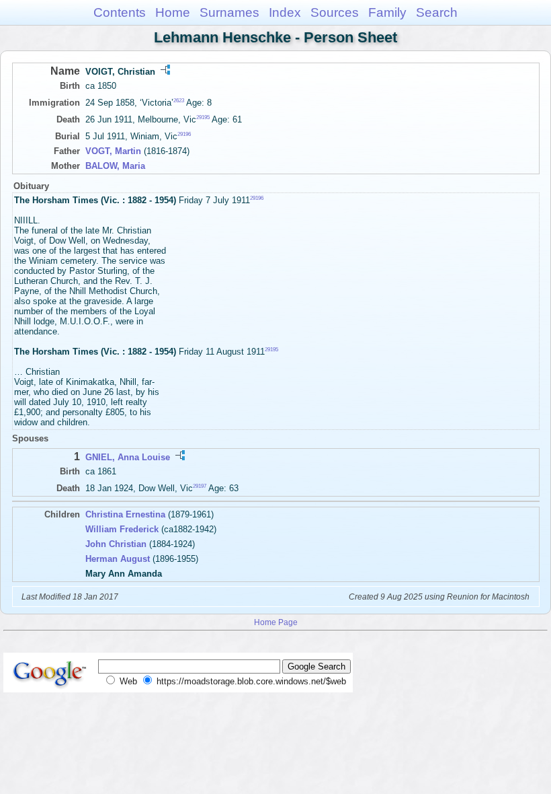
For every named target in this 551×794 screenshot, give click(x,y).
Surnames (229, 12)
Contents (119, 12)
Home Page (276, 622)
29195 (203, 117)
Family (387, 12)
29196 (184, 134)
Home (172, 12)
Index (285, 12)
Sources (334, 12)
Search (437, 12)
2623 (178, 101)
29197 (199, 486)
